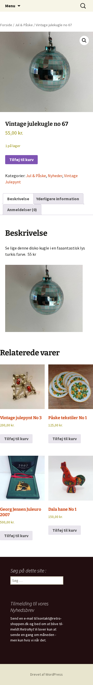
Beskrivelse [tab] (18, 198)
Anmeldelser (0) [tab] (22, 209)
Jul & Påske (24, 25)
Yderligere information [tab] (57, 198)
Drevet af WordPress (46, 674)
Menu (10, 5)
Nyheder (55, 175)
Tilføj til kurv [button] (16, 438)
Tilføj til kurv (21, 159)
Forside (6, 25)
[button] (84, 40)
